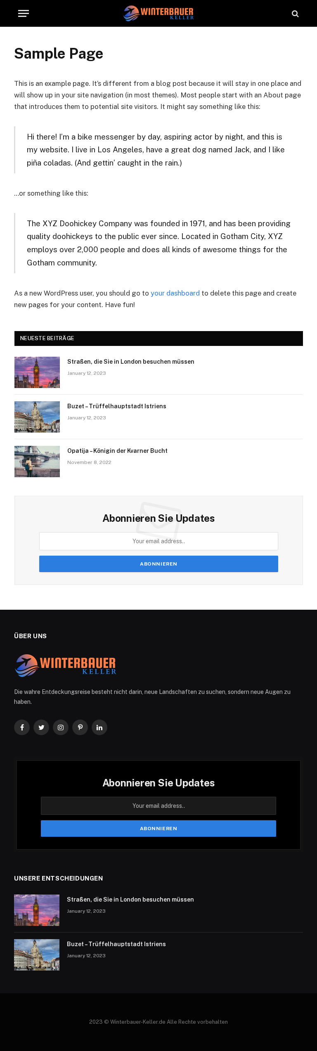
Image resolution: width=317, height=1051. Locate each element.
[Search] (294, 13)
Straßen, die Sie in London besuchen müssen (130, 361)
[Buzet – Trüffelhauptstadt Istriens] (37, 417)
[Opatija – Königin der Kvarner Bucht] (37, 461)
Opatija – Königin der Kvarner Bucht (117, 450)
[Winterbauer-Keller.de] (158, 13)
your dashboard (175, 293)
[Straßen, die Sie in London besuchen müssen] (37, 372)
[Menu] (23, 13)
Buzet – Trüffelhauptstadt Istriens (116, 406)
